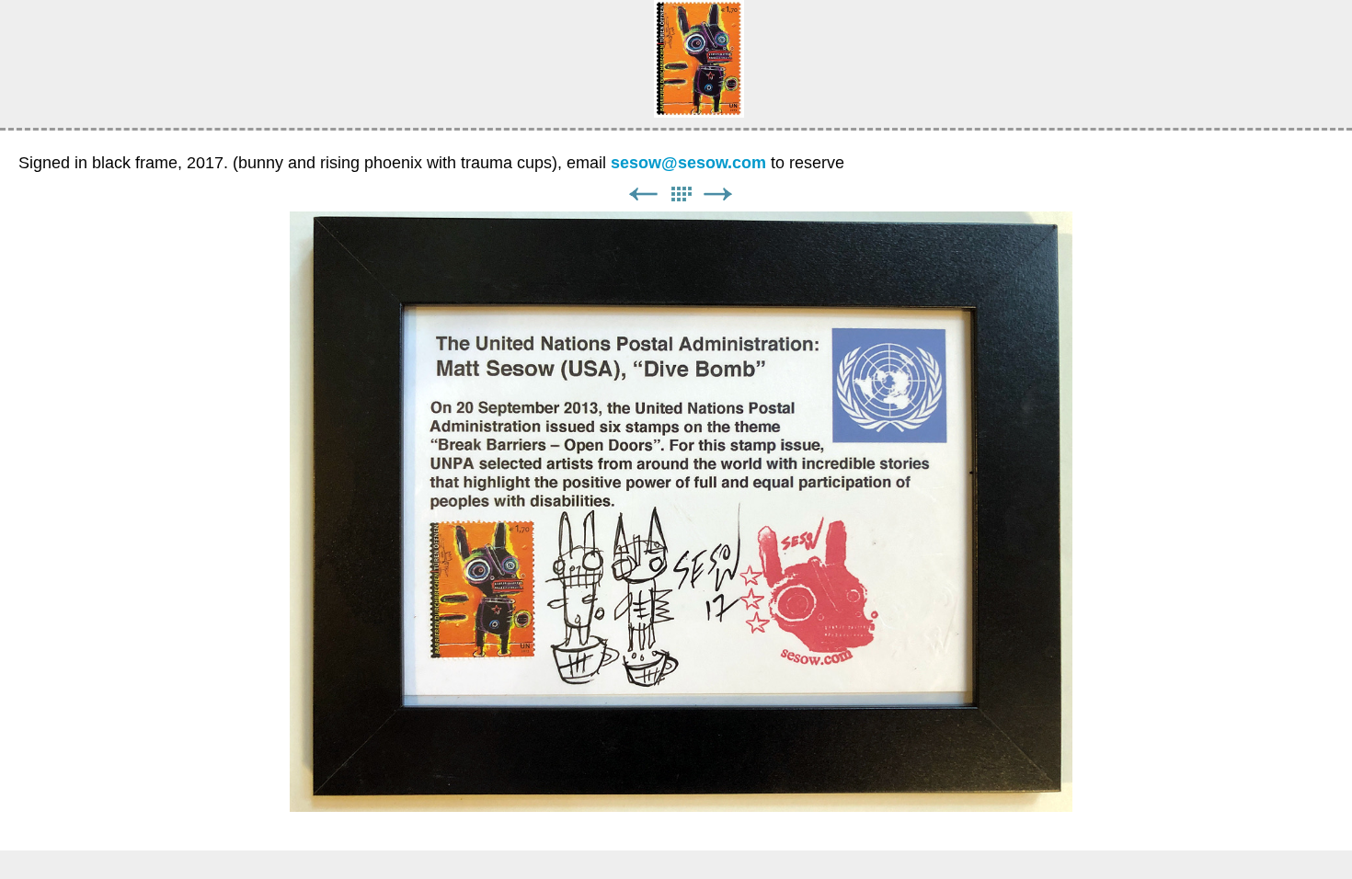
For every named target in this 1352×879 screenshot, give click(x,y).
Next (718, 194)
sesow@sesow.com (688, 162)
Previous (643, 194)
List (680, 194)
